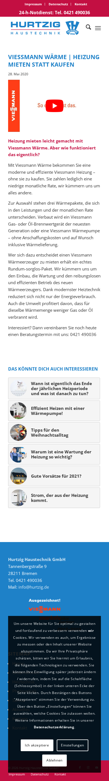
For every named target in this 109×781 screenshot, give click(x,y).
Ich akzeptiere (37, 745)
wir (91, 630)
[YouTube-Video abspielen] (54, 106)
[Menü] (98, 28)
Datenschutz (58, 4)
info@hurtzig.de (33, 587)
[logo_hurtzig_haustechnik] (45, 28)
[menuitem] (33, 4)
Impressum (33, 4)
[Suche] (85, 28)
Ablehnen (54, 760)
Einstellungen (72, 745)
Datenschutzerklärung (54, 727)
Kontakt (81, 4)
